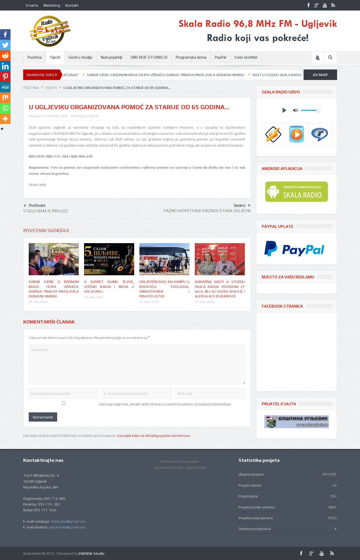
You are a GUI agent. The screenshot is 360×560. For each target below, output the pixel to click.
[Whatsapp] (5, 108)
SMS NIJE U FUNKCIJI (148, 57)
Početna (34, 57)
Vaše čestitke (245, 57)
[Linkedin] (5, 66)
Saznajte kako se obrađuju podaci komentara (153, 435)
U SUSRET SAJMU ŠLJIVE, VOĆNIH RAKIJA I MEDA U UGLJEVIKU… (109, 286)
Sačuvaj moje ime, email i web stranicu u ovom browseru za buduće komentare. (165, 404)
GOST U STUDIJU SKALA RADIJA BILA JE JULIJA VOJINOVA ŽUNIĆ (288, 75)
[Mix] (5, 97)
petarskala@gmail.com (67, 527)
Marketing (51, 5)
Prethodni (37, 205)
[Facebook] (5, 34)
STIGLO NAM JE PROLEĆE (45, 211)
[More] (5, 118)
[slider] (310, 110)
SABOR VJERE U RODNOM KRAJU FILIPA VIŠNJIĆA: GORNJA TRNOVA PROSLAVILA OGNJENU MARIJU (151, 75)
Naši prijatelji (111, 57)
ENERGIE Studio (91, 553)
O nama (32, 5)
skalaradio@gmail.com (68, 521)
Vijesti (55, 57)
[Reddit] (5, 55)
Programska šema (191, 57)
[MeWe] (5, 87)
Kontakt (72, 5)
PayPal (220, 57)
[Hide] (2, 129)
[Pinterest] (5, 76)
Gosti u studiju (81, 57)
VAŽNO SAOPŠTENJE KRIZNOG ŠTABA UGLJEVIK (207, 210)
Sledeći (239, 205)
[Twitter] (5, 45)
